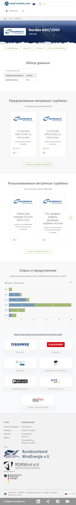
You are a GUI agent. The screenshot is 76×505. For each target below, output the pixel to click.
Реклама (54, 492)
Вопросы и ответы (15, 495)
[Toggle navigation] (23, 11)
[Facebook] (57, 501)
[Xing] (48, 501)
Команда (7, 430)
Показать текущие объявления (38, 164)
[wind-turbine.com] (5, 19)
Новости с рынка (28, 430)
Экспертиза (26, 427)
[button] (34, 3)
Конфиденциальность (34, 492)
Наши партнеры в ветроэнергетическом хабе (38, 334)
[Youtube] (67, 501)
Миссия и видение (11, 427)
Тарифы (46, 492)
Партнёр (7, 434)
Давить (7, 437)
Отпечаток (12, 492)
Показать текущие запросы (38, 251)
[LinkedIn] (38, 501)
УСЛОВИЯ (21, 492)
